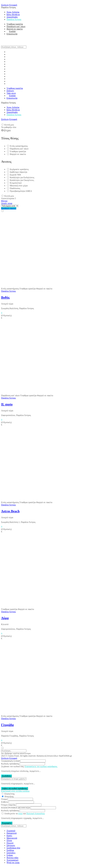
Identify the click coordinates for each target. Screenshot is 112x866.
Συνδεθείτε (6, 776)
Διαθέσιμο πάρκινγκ (18, 172)
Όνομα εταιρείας (8, 805)
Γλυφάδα (7, 725)
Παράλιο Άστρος (14, 19)
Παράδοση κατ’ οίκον (16, 26)
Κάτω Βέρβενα (13, 14)
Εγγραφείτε (6, 823)
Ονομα (4, 799)
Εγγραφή (13, 5)
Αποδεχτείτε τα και (24, 813)
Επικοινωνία (12, 34)
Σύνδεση (5, 5)
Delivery (10, 91)
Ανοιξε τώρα (6, 203)
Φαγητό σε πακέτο (15, 29)
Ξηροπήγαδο (12, 17)
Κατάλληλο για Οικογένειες (22, 180)
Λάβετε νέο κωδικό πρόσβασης (14, 788)
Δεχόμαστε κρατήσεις (19, 169)
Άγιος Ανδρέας (13, 12)
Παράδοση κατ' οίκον (19, 149)
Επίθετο (4, 802)
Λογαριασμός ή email (10, 761)
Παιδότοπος (15, 188)
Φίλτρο (4, 201)
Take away (11, 93)
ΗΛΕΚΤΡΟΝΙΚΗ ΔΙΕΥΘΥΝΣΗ (15, 808)
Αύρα (5, 618)
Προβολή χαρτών (8, 208)
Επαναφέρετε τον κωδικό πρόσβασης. (41, 766)
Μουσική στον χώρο (19, 185)
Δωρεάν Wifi (15, 175)
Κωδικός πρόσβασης (10, 764)
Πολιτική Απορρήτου (35, 813)
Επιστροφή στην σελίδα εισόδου (15, 791)
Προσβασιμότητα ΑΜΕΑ (21, 191)
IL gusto (7, 404)
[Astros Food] (7, 44)
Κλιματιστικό (16, 183)
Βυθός (5, 297)
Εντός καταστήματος (19, 146)
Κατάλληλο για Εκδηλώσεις (22, 177)
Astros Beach (10, 511)
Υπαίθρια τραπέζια (15, 24)
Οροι (20, 813)
